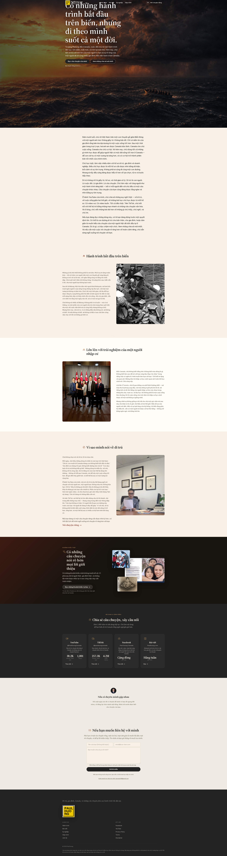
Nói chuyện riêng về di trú (73, 66)
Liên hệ (64, 838)
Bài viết (111, 2)
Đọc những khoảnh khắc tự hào (77, 587)
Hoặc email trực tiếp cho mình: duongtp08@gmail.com (114, 778)
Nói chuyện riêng (156, 2)
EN (148, 2)
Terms (118, 835)
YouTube (118, 829)
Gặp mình (128, 2)
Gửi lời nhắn (113, 769)
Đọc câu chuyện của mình (77, 61)
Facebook (119, 825)
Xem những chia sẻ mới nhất (103, 61)
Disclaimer (119, 838)
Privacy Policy (120, 832)
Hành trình (103, 2)
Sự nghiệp (119, 2)
